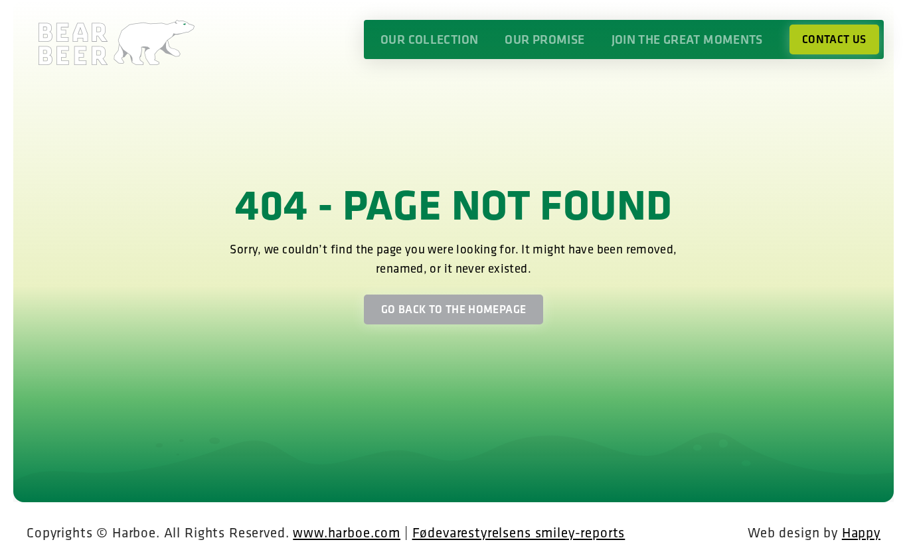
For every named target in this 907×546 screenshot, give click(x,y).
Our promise (544, 39)
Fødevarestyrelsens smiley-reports (518, 532)
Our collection (429, 39)
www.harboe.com (346, 532)
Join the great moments (687, 39)
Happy (861, 532)
